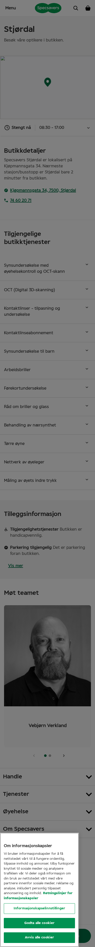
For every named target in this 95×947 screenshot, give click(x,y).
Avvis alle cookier (39, 937)
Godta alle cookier (39, 923)
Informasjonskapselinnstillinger (39, 908)
